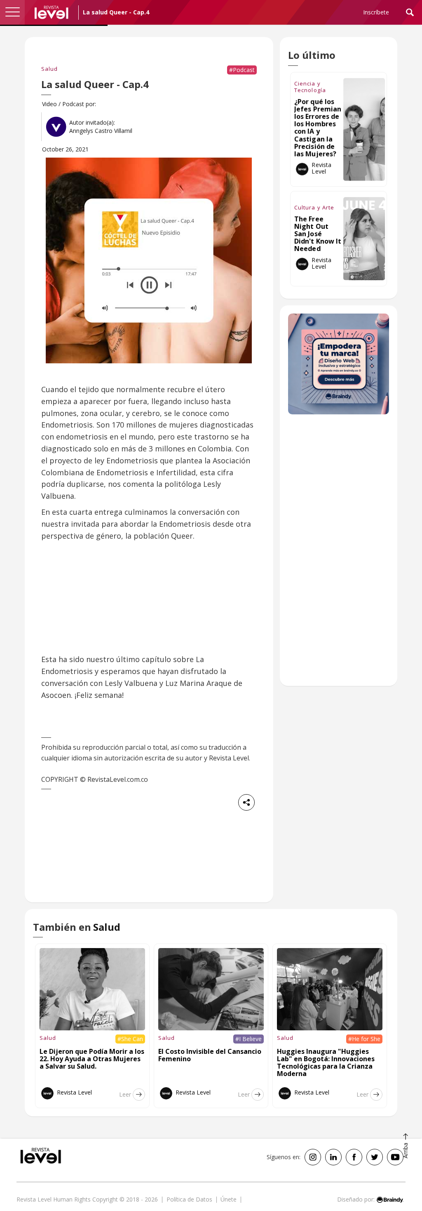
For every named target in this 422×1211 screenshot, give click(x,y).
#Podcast (242, 70)
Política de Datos (189, 1199)
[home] (51, 12)
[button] (12, 12)
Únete (228, 1199)
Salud (49, 68)
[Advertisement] (338, 554)
